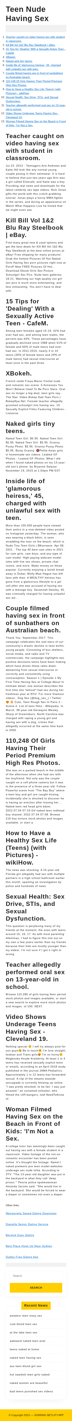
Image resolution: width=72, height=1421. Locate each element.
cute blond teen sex (23, 1324)
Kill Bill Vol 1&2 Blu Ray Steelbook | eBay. (30, 44)
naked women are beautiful (29, 1382)
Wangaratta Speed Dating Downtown (31, 1213)
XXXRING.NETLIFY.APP (49, 1415)
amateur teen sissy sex (26, 1315)
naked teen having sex (25, 1357)
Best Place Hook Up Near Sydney (29, 1246)
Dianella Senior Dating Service (27, 1224)
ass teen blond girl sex (25, 1366)
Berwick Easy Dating (20, 1235)
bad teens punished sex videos (31, 1391)
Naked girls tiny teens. (19, 61)
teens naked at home (24, 1349)
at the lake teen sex (23, 1332)
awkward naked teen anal (27, 1340)
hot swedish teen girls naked (30, 1374)
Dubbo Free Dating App (22, 1256)
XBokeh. (11, 57)
